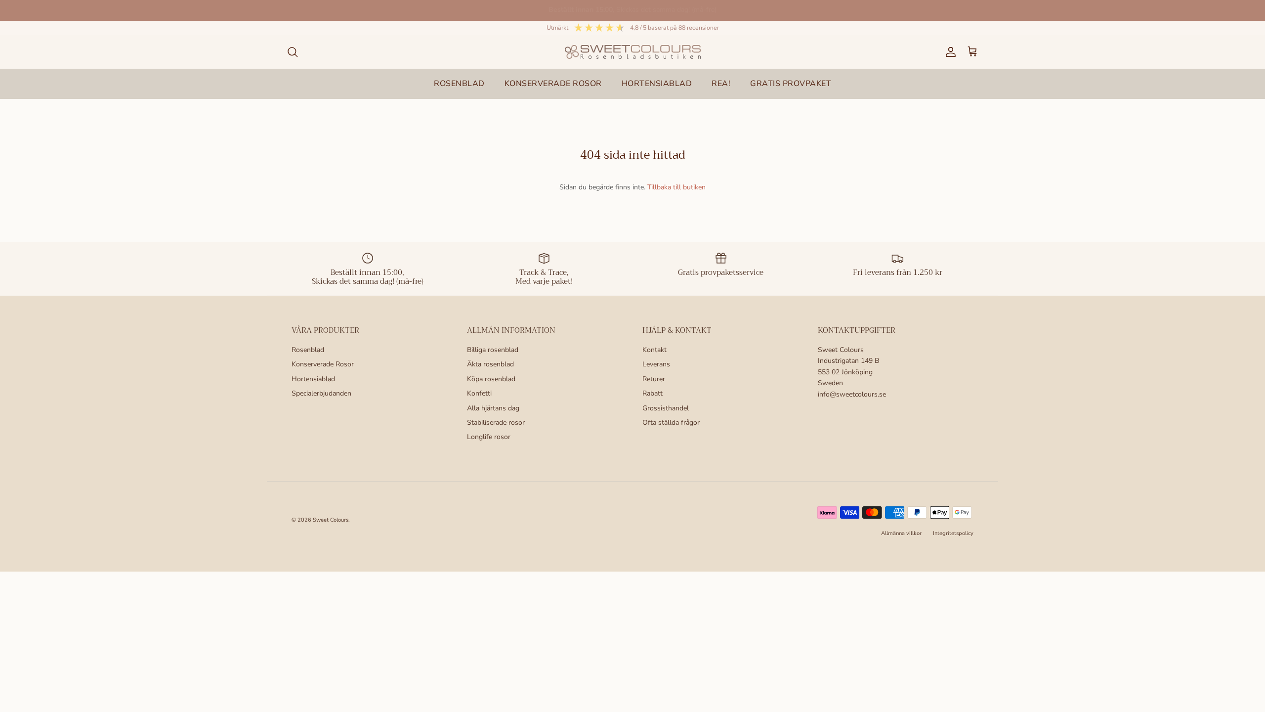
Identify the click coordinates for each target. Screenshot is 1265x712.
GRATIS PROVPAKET (790, 83)
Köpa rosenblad (491, 379)
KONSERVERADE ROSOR (553, 83)
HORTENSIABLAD (657, 83)
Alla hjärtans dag (493, 408)
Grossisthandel (665, 408)
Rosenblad (308, 350)
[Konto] (949, 52)
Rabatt (652, 393)
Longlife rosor (488, 437)
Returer (653, 379)
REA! (721, 83)
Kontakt (654, 350)
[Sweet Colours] (633, 52)
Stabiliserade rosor (496, 422)
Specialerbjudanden (321, 393)
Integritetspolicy (953, 533)
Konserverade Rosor (323, 364)
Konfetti (479, 393)
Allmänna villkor (901, 533)
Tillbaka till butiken (676, 187)
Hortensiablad (313, 379)
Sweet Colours (330, 520)
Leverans (656, 364)
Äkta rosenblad (490, 364)
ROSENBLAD (459, 83)
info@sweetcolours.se (852, 394)
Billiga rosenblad (492, 350)
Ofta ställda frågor (671, 422)
